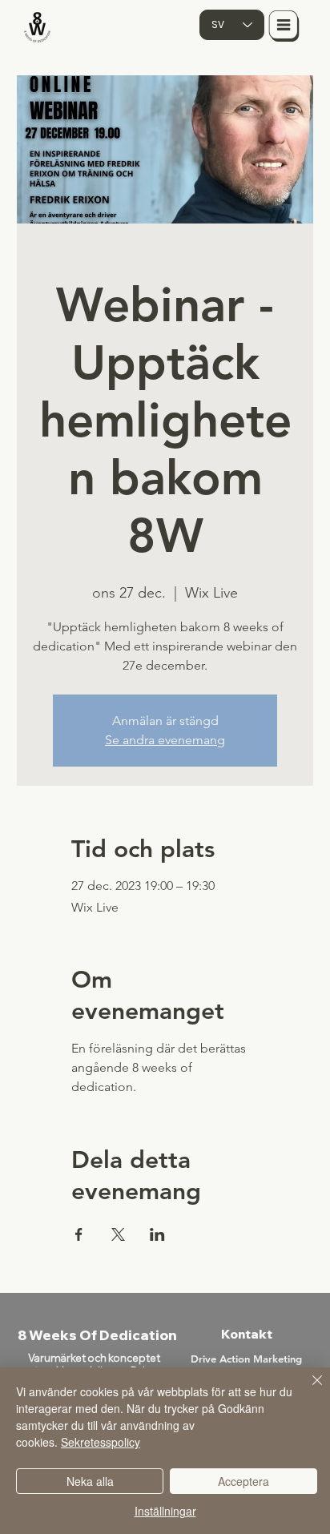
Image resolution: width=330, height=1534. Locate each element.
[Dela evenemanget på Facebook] (79, 1234)
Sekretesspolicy (100, 1442)
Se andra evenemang (165, 739)
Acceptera (243, 1481)
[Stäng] (307, 1390)
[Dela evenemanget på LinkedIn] (157, 1234)
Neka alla (90, 1481)
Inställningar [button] (165, 1511)
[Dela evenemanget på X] (118, 1234)
